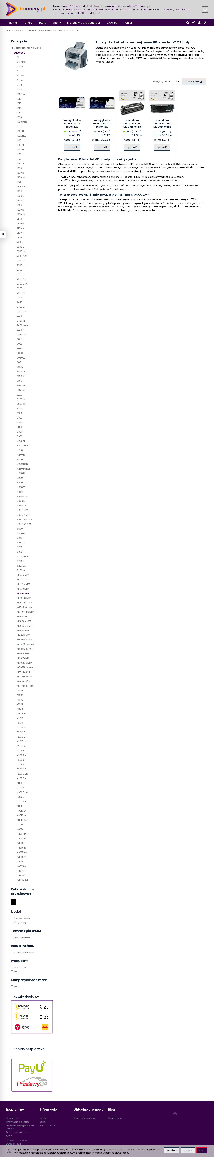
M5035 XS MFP (25, 667)
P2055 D (21, 769)
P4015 (20, 843)
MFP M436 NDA (25, 685)
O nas (43, 1121)
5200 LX (21, 565)
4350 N (21, 501)
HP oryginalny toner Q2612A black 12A (72, 124)
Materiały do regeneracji (83, 23)
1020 (19, 117)
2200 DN (21, 251)
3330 (20, 422)
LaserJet (19, 52)
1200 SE (21, 177)
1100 (19, 140)
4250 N (21, 473)
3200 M (21, 399)
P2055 (20, 764)
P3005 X (21, 801)
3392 (19, 436)
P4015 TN (22, 857)
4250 (20, 459)
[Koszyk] (193, 22)
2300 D (21, 274)
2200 (19, 242)
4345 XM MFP (24, 519)
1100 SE (20, 145)
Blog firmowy (115, 1118)
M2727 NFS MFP (25, 612)
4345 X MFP (23, 515)
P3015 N (21, 815)
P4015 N (21, 847)
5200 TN (21, 552)
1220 (19, 182)
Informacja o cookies (17, 1121)
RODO (9, 1136)
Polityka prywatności (17, 1132)
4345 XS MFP (24, 524)
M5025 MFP (23, 653)
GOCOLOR (20, 967)
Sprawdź (72, 147)
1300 (19, 191)
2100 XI (20, 237)
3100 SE (21, 371)
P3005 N (21, 796)
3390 (20, 431)
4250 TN (21, 478)
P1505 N (21, 713)
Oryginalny (20, 922)
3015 (19, 339)
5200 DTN (22, 556)
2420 (19, 302)
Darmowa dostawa (85, 1118)
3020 (19, 343)
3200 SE (21, 404)
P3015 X (21, 824)
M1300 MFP (23, 588)
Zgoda (202, 1150)
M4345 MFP (23, 635)
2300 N (21, 293)
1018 (19, 112)
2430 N (21, 320)
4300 (20, 482)
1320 (19, 205)
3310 (19, 413)
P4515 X (21, 875)
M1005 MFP (23, 575)
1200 (19, 168)
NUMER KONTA (47, 1125)
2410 (19, 297)
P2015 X (21, 746)
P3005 (20, 783)
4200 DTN (22, 445)
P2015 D (21, 732)
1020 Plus (22, 121)
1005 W (21, 94)
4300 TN (21, 487)
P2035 (20, 750)
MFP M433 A (23, 672)
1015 (19, 108)
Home (13, 23)
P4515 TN (22, 870)
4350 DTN (22, 496)
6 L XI (19, 85)
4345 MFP (22, 510)
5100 (19, 538)
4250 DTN (22, 464)
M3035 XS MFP (25, 625)
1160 (19, 158)
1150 (19, 154)
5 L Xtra (21, 61)
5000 (20, 528)
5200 (20, 547)
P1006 (20, 695)
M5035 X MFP (24, 662)
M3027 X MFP (24, 621)
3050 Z (21, 357)
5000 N (21, 533)
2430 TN (21, 334)
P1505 (20, 709)
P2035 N (21, 755)
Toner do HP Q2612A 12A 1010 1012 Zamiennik (132, 124)
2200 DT (21, 260)
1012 (19, 103)
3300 (20, 408)
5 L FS (20, 66)
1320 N (20, 209)
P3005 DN (22, 792)
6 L (18, 71)
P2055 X (21, 778)
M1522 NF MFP (24, 602)
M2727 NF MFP (24, 607)
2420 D (21, 306)
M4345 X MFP (24, 639)
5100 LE (21, 542)
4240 (20, 450)
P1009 (20, 704)
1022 (19, 126)
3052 (20, 362)
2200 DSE (22, 256)
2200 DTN (22, 265)
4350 (20, 491)
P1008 (20, 699)
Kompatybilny (22, 918)
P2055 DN (22, 773)
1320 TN (21, 214)
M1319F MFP (23, 593)
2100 (19, 219)
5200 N (21, 570)
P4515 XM (22, 880)
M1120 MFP (22, 579)
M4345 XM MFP (25, 644)
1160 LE (20, 163)
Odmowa (188, 1150)
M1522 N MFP (24, 598)
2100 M (20, 223)
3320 (19, 417)
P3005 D (21, 787)
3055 (20, 367)
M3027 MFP (23, 616)
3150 (19, 380)
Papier (128, 23)
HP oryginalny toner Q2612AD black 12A (102, 124)
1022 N (20, 131)
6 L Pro (20, 75)
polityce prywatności (116, 1152)
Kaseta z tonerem (24, 952)
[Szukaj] (188, 22)
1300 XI (20, 200)
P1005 (20, 690)
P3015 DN (22, 820)
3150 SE (21, 385)
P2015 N (21, 741)
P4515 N (21, 866)
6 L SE (20, 80)
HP (15, 971)
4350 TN (21, 505)
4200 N (21, 441)
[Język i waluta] (205, 22)
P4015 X (21, 861)
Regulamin (12, 1118)
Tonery (27, 23)
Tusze (42, 23)
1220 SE (21, 186)
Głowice (112, 23)
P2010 (20, 718)
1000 (19, 89)
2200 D (20, 246)
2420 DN (21, 311)
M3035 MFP (23, 630)
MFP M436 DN (24, 676)
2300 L (20, 288)
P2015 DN (22, 736)
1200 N (20, 172)
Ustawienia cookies (16, 1140)
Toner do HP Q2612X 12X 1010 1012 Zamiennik (162, 124)
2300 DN (21, 279)
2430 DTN (22, 325)
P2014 (20, 722)
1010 (19, 98)
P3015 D (21, 810)
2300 (19, 269)
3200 (19, 394)
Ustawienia (172, 1150)
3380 (20, 427)
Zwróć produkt (14, 1143)
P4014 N (21, 838)
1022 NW (21, 135)
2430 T (21, 330)
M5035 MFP (23, 658)
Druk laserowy (22, 937)
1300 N (20, 195)
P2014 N (21, 727)
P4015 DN (22, 852)
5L (18, 57)
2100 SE (21, 228)
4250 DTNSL (23, 468)
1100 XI (20, 149)
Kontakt (44, 1118)
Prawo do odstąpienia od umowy (20, 1127)
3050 (20, 353)
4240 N (21, 454)
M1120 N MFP (23, 584)
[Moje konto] (199, 22)
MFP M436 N (23, 681)
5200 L (20, 561)
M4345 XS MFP (25, 649)
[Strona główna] (25, 9)
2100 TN (21, 232)
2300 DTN (22, 283)
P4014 (20, 829)
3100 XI (20, 376)
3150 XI (21, 390)
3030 (20, 348)
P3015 (20, 806)
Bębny (57, 23)
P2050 (20, 759)
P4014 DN (22, 833)
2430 (20, 316)
